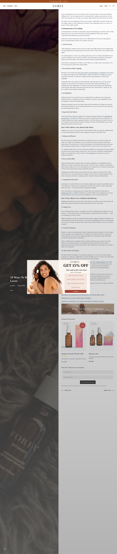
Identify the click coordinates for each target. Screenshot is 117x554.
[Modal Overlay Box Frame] (58, 277)
